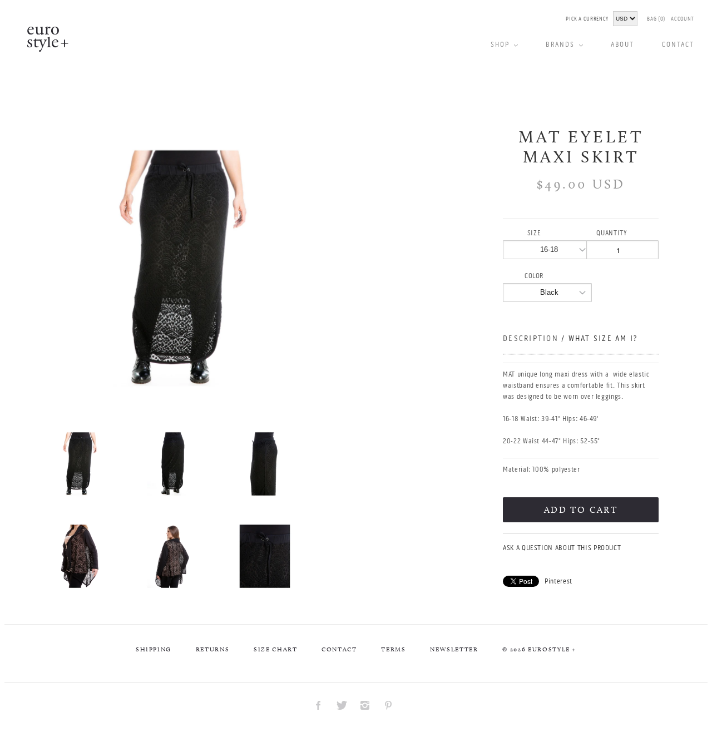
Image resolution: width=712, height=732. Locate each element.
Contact (339, 649)
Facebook (318, 705)
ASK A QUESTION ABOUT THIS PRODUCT (562, 547)
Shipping (153, 649)
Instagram (365, 705)
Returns (213, 649)
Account (682, 19)
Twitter (341, 705)
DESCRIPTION (570, 338)
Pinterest (558, 581)
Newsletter (454, 649)
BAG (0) (656, 19)
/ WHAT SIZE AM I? (599, 338)
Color (534, 275)
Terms (393, 649)
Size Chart (276, 649)
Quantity (611, 233)
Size (534, 233)
